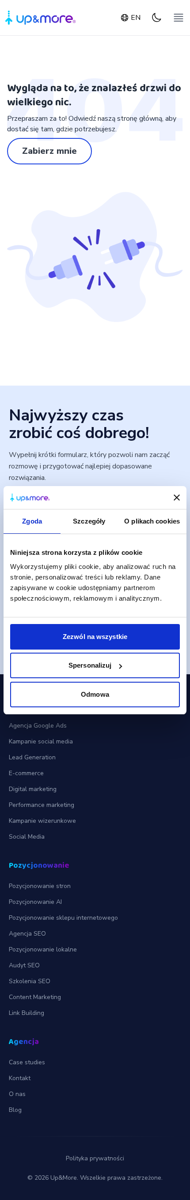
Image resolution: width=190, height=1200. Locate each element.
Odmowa (95, 694)
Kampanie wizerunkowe (42, 821)
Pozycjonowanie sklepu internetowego (63, 918)
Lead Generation (32, 757)
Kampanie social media (41, 741)
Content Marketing (35, 997)
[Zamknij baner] (177, 497)
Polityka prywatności (95, 1158)
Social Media (27, 836)
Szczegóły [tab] (89, 521)
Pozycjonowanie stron (40, 886)
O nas (17, 1094)
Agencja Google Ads (38, 725)
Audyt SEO (24, 965)
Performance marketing (41, 805)
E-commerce (26, 773)
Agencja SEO (27, 933)
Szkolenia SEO (29, 981)
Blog (15, 1110)
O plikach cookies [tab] (152, 521)
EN (136, 17)
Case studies (27, 1062)
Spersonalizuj (89, 665)
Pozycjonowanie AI (35, 902)
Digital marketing (33, 789)
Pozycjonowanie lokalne (43, 949)
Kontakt (19, 1078)
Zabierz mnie (49, 151)
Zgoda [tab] (32, 521)
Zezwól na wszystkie (95, 636)
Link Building (26, 1013)
